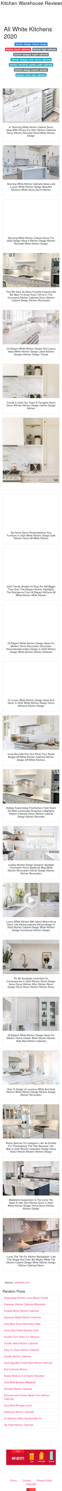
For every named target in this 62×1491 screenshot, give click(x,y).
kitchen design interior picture (31, 69)
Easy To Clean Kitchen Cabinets (21, 1349)
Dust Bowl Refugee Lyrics (18, 1405)
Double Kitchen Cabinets (17, 1356)
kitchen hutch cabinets (18, 49)
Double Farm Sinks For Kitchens (21, 1336)
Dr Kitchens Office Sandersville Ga (23, 1418)
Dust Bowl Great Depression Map (22, 1323)
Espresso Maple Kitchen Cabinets (22, 1317)
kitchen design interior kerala (31, 44)
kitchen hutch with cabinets (31, 75)
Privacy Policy (44, 1480)
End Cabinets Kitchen (16, 1369)
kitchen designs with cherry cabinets (31, 59)
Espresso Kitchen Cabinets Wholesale (24, 1304)
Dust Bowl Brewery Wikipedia (20, 1382)
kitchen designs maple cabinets (31, 54)
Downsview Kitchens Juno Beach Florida (26, 1297)
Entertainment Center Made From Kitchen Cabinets (27, 1397)
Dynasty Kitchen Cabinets (18, 1388)
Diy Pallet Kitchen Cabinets (18, 1425)
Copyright (31, 1484)
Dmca (13, 1480)
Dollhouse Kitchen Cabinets (19, 1412)
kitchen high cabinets (44, 49)
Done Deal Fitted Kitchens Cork (21, 1330)
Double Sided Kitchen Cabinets (21, 1343)
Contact (27, 1480)
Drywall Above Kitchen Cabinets (21, 1310)
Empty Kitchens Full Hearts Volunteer (24, 1375)
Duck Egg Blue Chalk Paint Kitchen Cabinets (28, 1362)
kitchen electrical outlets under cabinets (31, 64)
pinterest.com (22, 1282)
